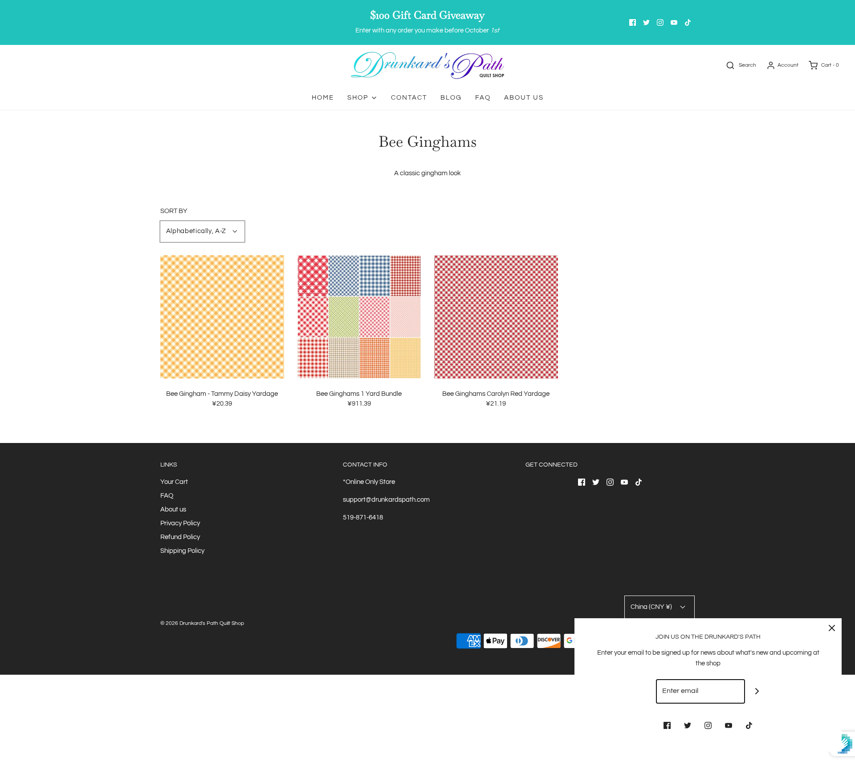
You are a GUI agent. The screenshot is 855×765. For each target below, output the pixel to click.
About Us (524, 97)
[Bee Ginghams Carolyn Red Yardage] (496, 316)
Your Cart (174, 482)
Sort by (173, 211)
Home (323, 97)
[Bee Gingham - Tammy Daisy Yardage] (222, 316)
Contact (409, 97)
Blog (451, 97)
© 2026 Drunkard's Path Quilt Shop (202, 623)
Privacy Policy (180, 523)
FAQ (483, 97)
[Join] (757, 691)
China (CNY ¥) (652, 607)
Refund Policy (180, 537)
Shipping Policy (182, 551)
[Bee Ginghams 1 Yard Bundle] (359, 316)
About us (173, 509)
